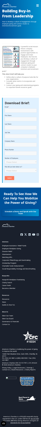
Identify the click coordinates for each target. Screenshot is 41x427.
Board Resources (17, 370)
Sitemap (29, 368)
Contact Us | (6, 370)
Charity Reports (30, 370)
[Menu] (37, 5)
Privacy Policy (6, 368)
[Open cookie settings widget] (3, 423)
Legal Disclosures (19, 368)
